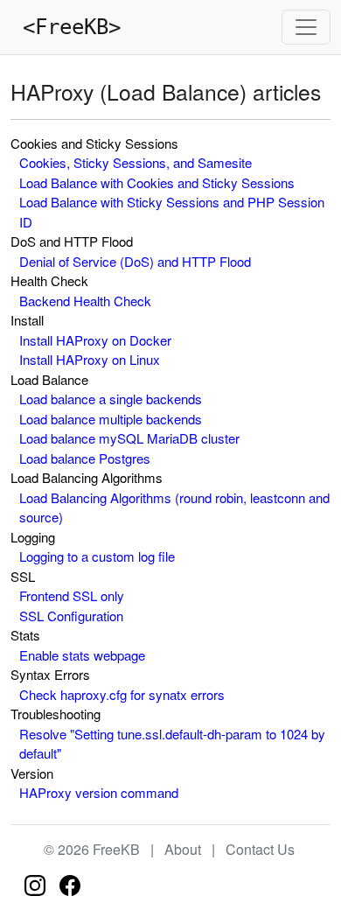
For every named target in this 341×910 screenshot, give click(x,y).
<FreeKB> (65, 27)
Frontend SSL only (71, 595)
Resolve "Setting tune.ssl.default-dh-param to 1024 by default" (172, 743)
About (182, 849)
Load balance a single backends (110, 398)
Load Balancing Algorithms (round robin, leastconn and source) (174, 507)
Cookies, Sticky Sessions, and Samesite (135, 162)
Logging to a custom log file (97, 556)
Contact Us (260, 849)
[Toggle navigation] (306, 27)
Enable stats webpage (82, 655)
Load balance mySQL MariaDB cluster (129, 438)
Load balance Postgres (84, 458)
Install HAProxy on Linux (89, 359)
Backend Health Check (85, 300)
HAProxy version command (98, 792)
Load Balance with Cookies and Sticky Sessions (157, 182)
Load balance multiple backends (110, 419)
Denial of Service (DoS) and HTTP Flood (135, 261)
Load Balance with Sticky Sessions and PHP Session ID (171, 211)
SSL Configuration (71, 615)
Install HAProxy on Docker (95, 340)
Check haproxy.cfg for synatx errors (122, 694)
